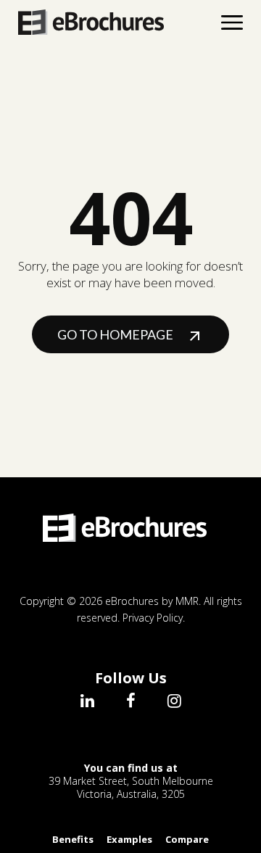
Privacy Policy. (154, 618)
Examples (129, 839)
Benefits (73, 839)
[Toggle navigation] (232, 22)
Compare (187, 839)
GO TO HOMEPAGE (116, 334)
